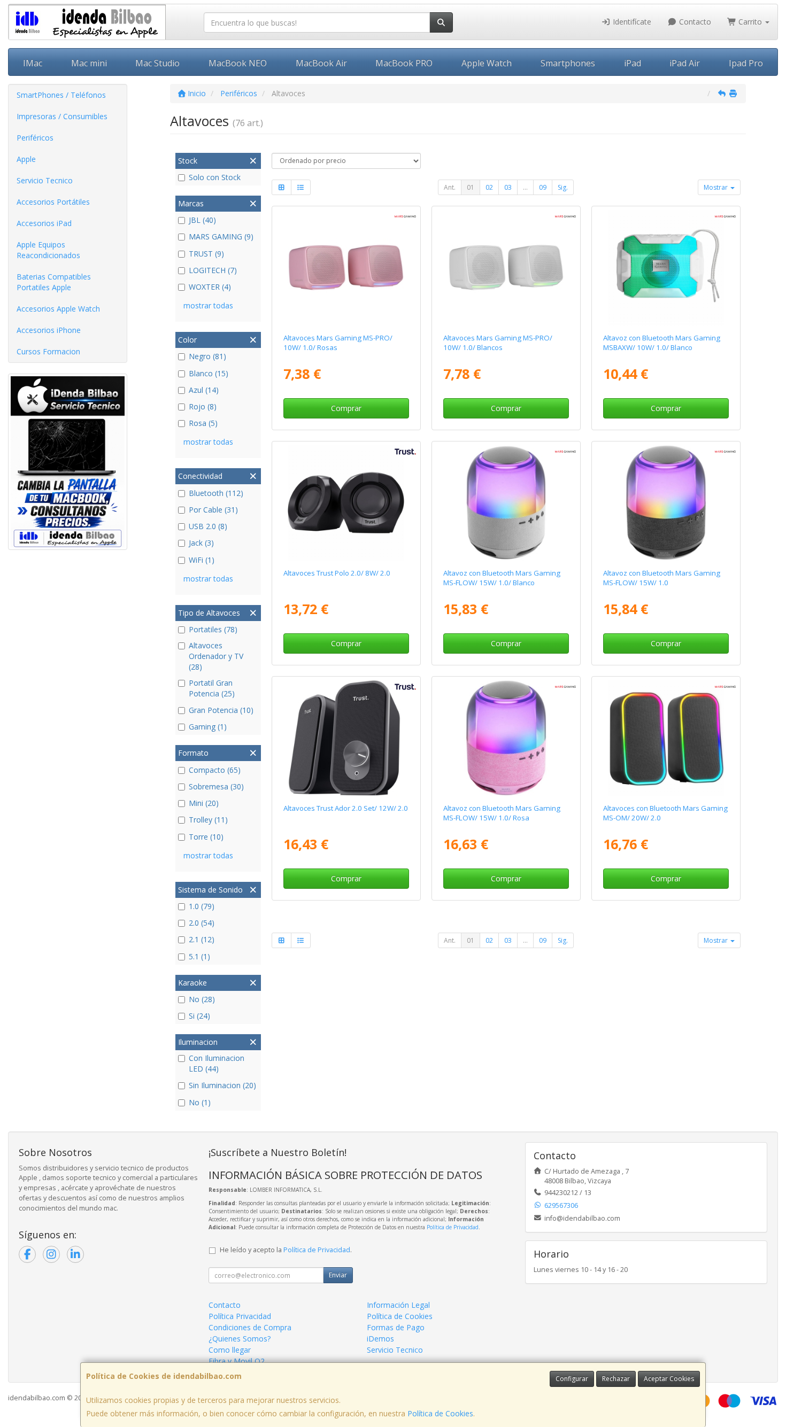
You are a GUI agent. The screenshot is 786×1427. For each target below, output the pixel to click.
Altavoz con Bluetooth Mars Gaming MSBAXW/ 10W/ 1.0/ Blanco (661, 342)
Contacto (694, 22)
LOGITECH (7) (213, 270)
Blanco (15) (208, 373)
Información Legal (398, 1305)
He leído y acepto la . (286, 1249)
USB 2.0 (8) (208, 526)
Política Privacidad (240, 1316)
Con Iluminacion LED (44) (216, 1063)
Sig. (563, 187)
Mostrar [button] (716, 187)
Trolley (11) (208, 820)
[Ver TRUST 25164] (346, 503)
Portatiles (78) (213, 629)
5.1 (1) (199, 956)
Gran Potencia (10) (221, 710)
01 (470, 187)
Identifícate (631, 22)
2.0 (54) (201, 923)
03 (508, 187)
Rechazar (616, 1378)
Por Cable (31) (213, 510)
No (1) (200, 1102)
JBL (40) (202, 220)
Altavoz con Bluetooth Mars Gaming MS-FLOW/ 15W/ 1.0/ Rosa (501, 812)
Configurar (572, 1378)
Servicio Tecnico (45, 180)
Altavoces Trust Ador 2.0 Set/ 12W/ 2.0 (345, 808)
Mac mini (89, 63)
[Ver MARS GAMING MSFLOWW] (506, 503)
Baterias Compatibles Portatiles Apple (54, 282)
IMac (32, 63)
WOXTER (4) (210, 287)
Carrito (750, 22)
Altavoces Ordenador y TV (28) (216, 656)
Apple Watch (486, 63)
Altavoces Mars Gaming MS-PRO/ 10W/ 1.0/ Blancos (497, 342)
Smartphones (568, 63)
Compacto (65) (215, 770)
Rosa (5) (203, 423)
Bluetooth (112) (216, 493)
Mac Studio (157, 63)
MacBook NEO (238, 63)
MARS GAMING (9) (221, 236)
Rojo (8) (203, 406)
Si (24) (199, 1016)
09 (542, 187)
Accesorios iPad (44, 223)
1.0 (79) (201, 906)
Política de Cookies (440, 1413)
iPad (632, 63)
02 (489, 187)
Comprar (346, 408)
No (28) (202, 999)
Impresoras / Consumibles (62, 116)
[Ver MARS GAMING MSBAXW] (666, 268)
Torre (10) (206, 837)
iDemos (380, 1338)
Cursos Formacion (48, 351)
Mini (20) (204, 803)
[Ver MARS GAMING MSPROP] (346, 268)
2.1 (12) (201, 939)
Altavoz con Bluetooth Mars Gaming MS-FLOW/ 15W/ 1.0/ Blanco (501, 577)
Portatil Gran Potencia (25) (212, 688)
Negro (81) (207, 356)
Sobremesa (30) (216, 786)
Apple (26, 159)
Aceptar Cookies (669, 1378)
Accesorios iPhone (49, 330)
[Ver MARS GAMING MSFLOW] (666, 503)
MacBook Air (321, 63)
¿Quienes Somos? (240, 1338)
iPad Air (684, 63)
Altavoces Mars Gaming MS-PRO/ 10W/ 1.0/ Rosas (337, 342)
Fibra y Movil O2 (237, 1361)
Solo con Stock (215, 177)
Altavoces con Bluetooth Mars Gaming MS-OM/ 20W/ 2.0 (665, 812)
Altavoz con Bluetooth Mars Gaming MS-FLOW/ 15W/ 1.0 (661, 577)
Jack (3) (201, 543)
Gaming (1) (208, 727)
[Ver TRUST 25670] (346, 738)
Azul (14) (204, 390)
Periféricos (35, 138)
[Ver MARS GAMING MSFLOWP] (506, 738)
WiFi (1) (201, 560)
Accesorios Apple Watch (58, 309)
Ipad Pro (746, 63)
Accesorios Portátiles (53, 202)
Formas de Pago (396, 1327)
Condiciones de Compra (250, 1327)
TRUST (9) (206, 254)
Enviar (338, 1274)
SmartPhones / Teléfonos (61, 95)
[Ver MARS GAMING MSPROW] (506, 268)
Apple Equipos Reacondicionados (48, 249)
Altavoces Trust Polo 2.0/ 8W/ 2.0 (336, 573)
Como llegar (230, 1350)
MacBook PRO (404, 63)
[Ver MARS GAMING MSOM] (666, 738)
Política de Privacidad (453, 1227)
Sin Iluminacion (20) (222, 1085)
